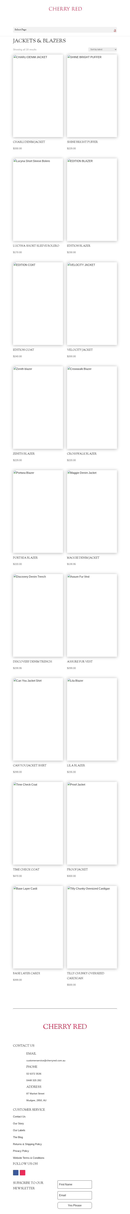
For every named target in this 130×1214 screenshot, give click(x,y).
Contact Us (19, 1116)
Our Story (18, 1123)
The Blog (18, 1137)
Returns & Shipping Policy (27, 1144)
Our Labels (19, 1130)
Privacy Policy (21, 1150)
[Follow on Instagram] (22, 1172)
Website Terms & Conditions (28, 1157)
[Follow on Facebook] (15, 1172)
